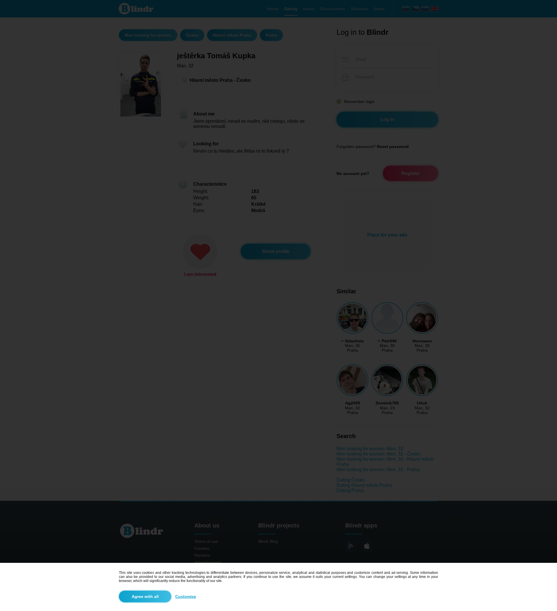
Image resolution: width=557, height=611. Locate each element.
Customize (185, 596)
